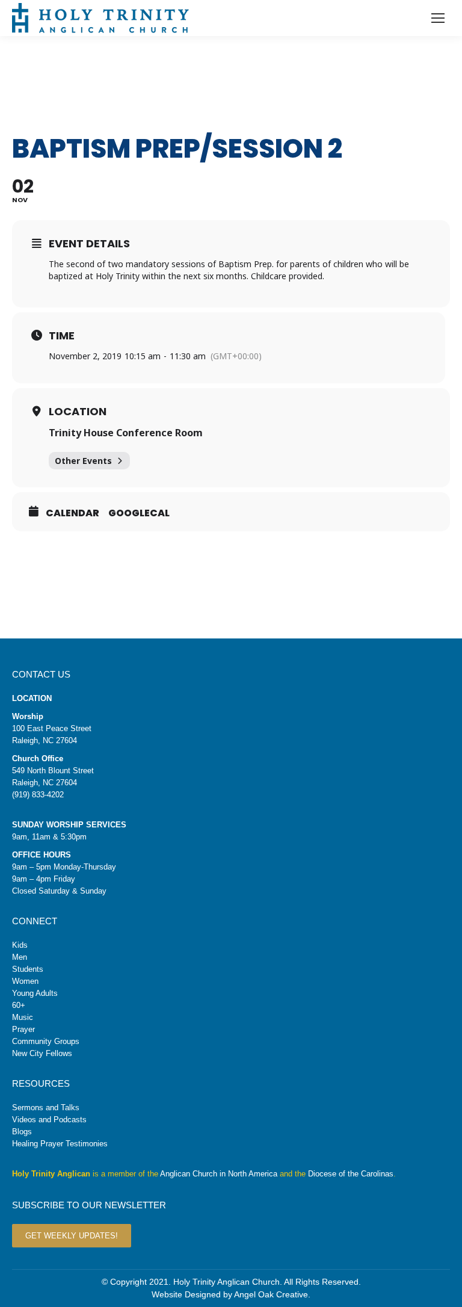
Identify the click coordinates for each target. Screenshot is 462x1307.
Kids (20, 945)
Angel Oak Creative (271, 1294)
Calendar (72, 513)
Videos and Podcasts (49, 1119)
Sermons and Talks (45, 1107)
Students (27, 969)
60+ (18, 1005)
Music (22, 1017)
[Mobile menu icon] (438, 18)
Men (19, 957)
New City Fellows (42, 1053)
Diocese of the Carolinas (350, 1173)
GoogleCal (139, 513)
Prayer (23, 1029)
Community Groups (45, 1041)
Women (25, 981)
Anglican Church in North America (218, 1173)
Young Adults (35, 993)
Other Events (83, 460)
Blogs (22, 1131)
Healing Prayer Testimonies (60, 1143)
